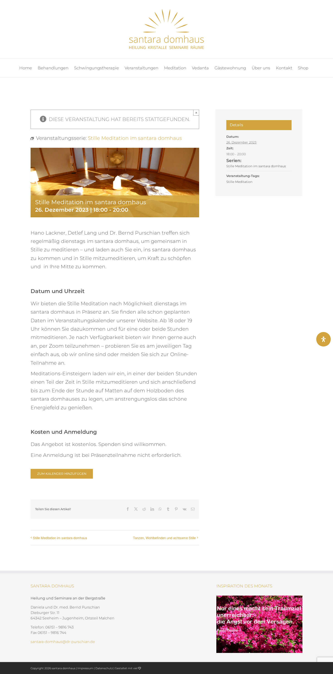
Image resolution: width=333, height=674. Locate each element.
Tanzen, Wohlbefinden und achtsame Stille (164, 537)
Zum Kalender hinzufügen (61, 474)
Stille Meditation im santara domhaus (60, 537)
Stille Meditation (239, 182)
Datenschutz (104, 668)
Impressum (85, 668)
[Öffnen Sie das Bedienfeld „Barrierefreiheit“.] (323, 339)
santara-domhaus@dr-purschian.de (63, 642)
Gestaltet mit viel (126, 668)
